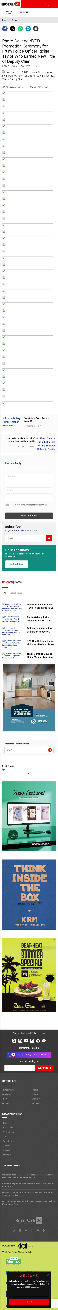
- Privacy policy (8, 1154)
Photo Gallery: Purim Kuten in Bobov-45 (35, 419)
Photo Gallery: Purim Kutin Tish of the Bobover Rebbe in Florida (20, 439)
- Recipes (35, 1103)
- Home (5, 1123)
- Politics (6, 1099)
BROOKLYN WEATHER (26, 12)
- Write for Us (8, 1141)
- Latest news (8, 1090)
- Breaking (6, 1094)
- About (5, 1136)
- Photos (34, 1090)
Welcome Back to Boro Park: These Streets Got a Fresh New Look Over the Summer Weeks (28, 1176)
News (14, 20)
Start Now (17, 564)
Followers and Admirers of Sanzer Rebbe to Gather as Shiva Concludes (27, 1193)
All (5, 593)
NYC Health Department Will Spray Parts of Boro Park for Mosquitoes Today (28, 1202)
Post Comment (29, 515)
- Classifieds (7, 1127)
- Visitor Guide (8, 1132)
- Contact (6, 1150)
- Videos (34, 1094)
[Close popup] (48, 1274)
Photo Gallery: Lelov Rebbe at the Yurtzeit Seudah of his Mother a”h (41, 620)
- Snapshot (35, 1099)
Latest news (16, 593)
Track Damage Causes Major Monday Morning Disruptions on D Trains (40, 657)
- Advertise (6, 1145)
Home (5, 20)
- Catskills (6, 1103)
